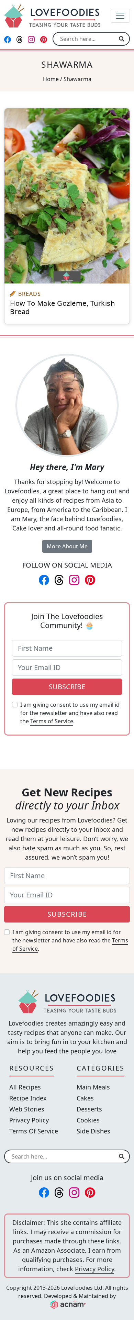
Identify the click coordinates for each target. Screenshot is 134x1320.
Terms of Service (51, 721)
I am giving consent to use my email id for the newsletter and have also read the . (70, 713)
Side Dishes (93, 1131)
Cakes (85, 1098)
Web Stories (26, 1109)
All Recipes (25, 1087)
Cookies (88, 1120)
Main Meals (93, 1087)
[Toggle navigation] (120, 16)
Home (51, 79)
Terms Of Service (33, 1131)
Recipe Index (28, 1098)
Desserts (89, 1109)
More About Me (67, 546)
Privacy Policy (29, 1120)
